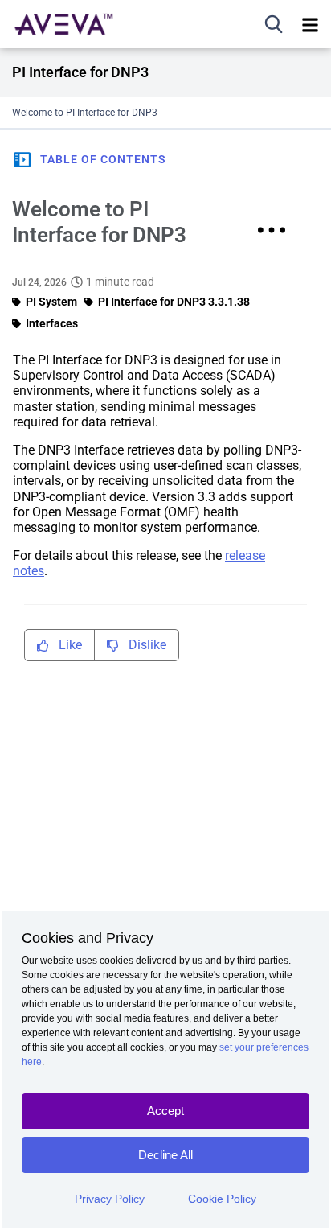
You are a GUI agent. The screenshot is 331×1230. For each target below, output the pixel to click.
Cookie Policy (222, 1198)
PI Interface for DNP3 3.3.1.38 (174, 301)
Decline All (165, 1155)
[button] (89, 159)
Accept (165, 1110)
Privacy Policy (110, 1198)
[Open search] (274, 24)
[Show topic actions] (271, 230)
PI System (51, 301)
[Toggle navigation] (310, 24)
